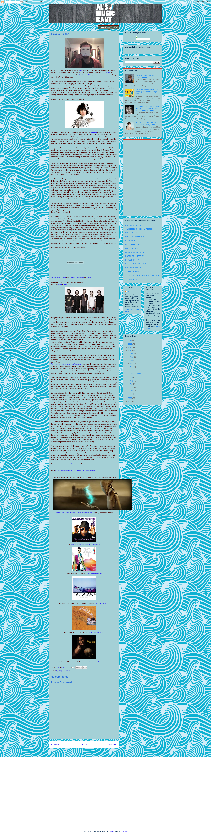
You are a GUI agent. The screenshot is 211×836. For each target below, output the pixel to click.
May (132, 381)
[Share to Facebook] (83, 667)
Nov (132, 357)
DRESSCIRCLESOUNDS (134, 237)
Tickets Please (135, 373)
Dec (132, 353)
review (68, 670)
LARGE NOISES (131, 248)
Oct (131, 360)
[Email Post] (72, 667)
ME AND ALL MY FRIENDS (135, 252)
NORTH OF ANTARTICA (134, 256)
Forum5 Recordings (77, 278)
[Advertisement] (135, 177)
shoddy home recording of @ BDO (75, 470)
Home (84, 744)
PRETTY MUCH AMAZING (135, 264)
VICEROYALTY (131, 279)
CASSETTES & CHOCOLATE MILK (138, 229)
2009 (130, 398)
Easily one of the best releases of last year (66, 364)
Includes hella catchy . (96, 662)
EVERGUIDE (130, 241)
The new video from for (69, 513)
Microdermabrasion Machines (143, 39)
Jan (131, 394)
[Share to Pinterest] (86, 667)
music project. (103, 603)
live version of (65, 464)
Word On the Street (85, 75)
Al (128, 291)
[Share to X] (81, 667)
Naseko (111, 831)
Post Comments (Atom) (88, 751)
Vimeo (88, 278)
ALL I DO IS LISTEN (133, 225)
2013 (130, 341)
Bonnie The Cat (89, 513)
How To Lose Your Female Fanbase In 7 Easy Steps (145, 124)
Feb (132, 391)
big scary (59, 670)
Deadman (73, 464)
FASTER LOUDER (132, 244)
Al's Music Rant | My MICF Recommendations (145, 76)
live (64, 670)
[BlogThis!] (79, 667)
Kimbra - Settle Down (58, 278)
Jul (131, 370)
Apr (131, 384)
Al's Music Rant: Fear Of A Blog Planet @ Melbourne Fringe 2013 (147, 92)
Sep (132, 363)
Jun (131, 377)
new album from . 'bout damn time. (85, 544)
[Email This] (76, 667)
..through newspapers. (94, 574)
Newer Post (55, 744)
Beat (80, 70)
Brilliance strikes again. (95, 632)
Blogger (125, 831)
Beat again (106, 72)
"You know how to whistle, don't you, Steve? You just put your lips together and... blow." (147, 108)
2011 (130, 347)
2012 (130, 344)
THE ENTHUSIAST (132, 271)
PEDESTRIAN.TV (132, 260)
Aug (132, 367)
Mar (132, 387)
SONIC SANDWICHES (133, 268)
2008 (130, 401)
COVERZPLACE (131, 233)
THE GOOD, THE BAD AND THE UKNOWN (142, 275)
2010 (130, 351)
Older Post (113, 744)
